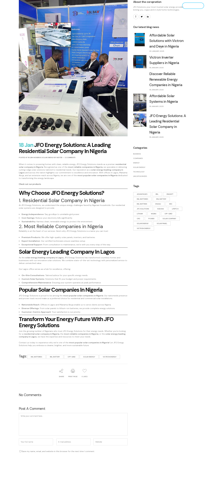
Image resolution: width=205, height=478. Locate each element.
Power (151, 218)
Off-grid (71, 357)
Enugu (158, 204)
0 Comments (70, 157)
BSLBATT (170, 194)
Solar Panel (162, 223)
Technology (138, 172)
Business (137, 154)
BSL (157, 194)
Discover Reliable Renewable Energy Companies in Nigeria (165, 79)
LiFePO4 (175, 209)
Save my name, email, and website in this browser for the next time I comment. (58, 451)
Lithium (140, 214)
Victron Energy (109, 357)
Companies (138, 158)
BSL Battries (142, 204)
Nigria (153, 214)
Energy (38, 157)
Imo (170, 204)
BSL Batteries (36, 357)
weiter (59, 157)
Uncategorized (140, 176)
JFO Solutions (143, 209)
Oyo (138, 218)
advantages (142, 194)
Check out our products (30, 184)
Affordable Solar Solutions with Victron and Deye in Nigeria (166, 41)
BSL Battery (55, 357)
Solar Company (169, 218)
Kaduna (160, 209)
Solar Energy (48, 157)
